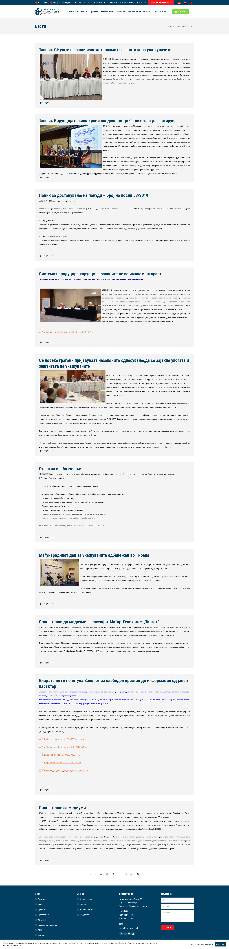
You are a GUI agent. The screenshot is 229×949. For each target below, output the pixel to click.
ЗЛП (40, 930)
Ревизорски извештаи (47, 925)
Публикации (43, 915)
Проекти (41, 910)
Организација (86, 899)
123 (137, 874)
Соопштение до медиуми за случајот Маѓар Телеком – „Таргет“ (99, 621)
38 (101, 874)
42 (125, 874)
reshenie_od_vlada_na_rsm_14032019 (66, 770)
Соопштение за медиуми (62, 807)
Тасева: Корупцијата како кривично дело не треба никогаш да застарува (108, 120)
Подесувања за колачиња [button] (201, 944)
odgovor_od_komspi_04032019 (62, 763)
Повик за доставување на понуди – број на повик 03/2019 (93, 195)
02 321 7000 (42, 3)
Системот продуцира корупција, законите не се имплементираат (100, 273)
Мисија (83, 904)
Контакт (41, 935)
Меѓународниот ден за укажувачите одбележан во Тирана (94, 555)
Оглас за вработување (60, 468)
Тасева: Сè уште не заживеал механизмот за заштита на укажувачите (105, 49)
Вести (40, 904)
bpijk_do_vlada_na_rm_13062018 (64, 739)
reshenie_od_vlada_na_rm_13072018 (65, 747)
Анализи (42, 920)
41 (119, 874)
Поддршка (84, 915)
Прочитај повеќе (46, 103)
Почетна (41, 899)
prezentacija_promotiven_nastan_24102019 (68, 332)
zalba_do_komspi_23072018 (62, 755)
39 (107, 874)
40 (113, 874)
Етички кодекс (86, 910)
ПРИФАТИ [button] (220, 944)
